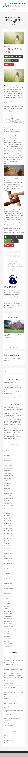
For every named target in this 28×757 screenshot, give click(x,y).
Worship (19, 256)
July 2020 (7, 631)
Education (18, 254)
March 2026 (7, 460)
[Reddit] (18, 49)
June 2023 (7, 543)
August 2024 (7, 508)
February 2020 (8, 643)
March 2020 (7, 641)
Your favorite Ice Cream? (11, 387)
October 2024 (8, 503)
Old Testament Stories (10, 703)
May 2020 (7, 636)
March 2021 (7, 611)
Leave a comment (12, 263)
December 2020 (8, 618)
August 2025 (7, 478)
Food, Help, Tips (8, 690)
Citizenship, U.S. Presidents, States (13, 667)
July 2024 (6, 510)
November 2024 (8, 500)
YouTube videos (8, 725)
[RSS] (6, 52)
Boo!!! (15, 438)
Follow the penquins (10, 385)
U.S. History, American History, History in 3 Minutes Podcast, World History (12, 718)
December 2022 (8, 558)
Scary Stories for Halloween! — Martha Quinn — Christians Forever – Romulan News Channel (13, 421)
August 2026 (7, 448)
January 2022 (8, 586)
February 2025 (8, 493)
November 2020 (8, 621)
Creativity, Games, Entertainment (13, 669)
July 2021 (6, 601)
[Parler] (12, 49)
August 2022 (7, 568)
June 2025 (7, 483)
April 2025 (7, 488)
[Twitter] (21, 49)
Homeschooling (11, 256)
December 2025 (8, 468)
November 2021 (8, 591)
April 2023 (7, 548)
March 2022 (7, 581)
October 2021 (8, 593)
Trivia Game (7, 714)
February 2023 (8, 553)
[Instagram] (9, 49)
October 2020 (8, 623)
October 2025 (8, 473)
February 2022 (8, 583)
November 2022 (8, 561)
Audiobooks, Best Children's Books (13, 660)
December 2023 (8, 528)
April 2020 (7, 638)
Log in (6, 735)
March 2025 (7, 490)
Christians (18, 251)
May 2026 (7, 455)
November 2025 (8, 470)
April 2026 (7, 458)
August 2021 (7, 598)
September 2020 (8, 626)
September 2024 (8, 505)
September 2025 (8, 475)
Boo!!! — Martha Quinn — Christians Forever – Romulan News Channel (12, 436)
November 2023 (8, 531)
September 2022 (8, 566)
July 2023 (6, 541)
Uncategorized (8, 723)
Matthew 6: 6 (8, 86)
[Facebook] (6, 49)
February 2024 (8, 523)
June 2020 (7, 633)
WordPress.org (8, 742)
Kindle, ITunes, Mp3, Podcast (12, 701)
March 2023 (7, 551)
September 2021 (8, 596)
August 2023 (7, 538)
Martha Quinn (13, 261)
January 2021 (8, 616)
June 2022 (7, 573)
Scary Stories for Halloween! (14, 424)
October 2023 (8, 533)
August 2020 (7, 628)
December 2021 (8, 588)
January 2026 (8, 465)
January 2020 (8, 646)
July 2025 (6, 480)
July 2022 (6, 571)
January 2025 (8, 495)
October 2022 (8, 563)
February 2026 (8, 463)
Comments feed (8, 740)
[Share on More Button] (14, 755)
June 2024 (7, 513)
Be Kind (6, 382)
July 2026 (6, 450)
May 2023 (7, 546)
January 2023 (8, 556)
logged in (14, 358)
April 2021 (7, 608)
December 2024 (8, 498)
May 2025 (6, 485)
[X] (15, 49)
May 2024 (6, 515)
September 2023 (8, 536)
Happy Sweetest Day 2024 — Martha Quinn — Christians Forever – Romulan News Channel (13, 428)
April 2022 (7, 578)
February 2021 (8, 613)
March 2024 (7, 521)
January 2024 (8, 526)
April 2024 (7, 518)
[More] (9, 52)
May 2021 (6, 606)
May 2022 (7, 576)
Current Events (10, 254)
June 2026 (7, 453)
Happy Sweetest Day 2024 (13, 432)
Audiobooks (10, 251)
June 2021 (7, 603)
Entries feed (7, 737)
